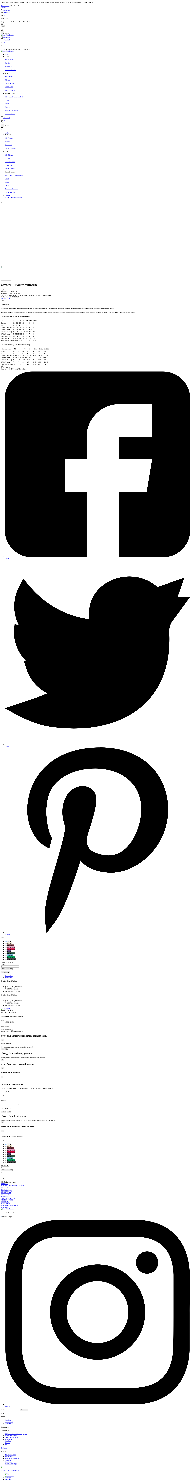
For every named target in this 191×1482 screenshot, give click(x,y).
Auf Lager (4, 1012)
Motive (7, 54)
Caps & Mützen (10, 114)
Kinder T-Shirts (10, 90)
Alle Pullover (9, 59)
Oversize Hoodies (10, 70)
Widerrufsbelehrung (11, 1435)
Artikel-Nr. (4, 1011)
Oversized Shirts (10, 83)
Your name (4, 1098)
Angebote (8, 1420)
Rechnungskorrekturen (12, 1458)
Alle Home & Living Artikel (14, 97)
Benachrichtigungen (11, 1464)
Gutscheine (8, 1462)
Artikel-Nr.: (4, 297)
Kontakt (3, 7)
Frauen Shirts (9, 87)
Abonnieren (23, 1410)
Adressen (8, 1460)
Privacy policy (5, 6)
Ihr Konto (4, 1448)
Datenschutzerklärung (12, 1437)
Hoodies (7, 63)
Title (2, 1095)
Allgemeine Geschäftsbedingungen (16, 1434)
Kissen (7, 104)
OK (2, 1040)
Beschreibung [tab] (9, 976)
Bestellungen (9, 1456)
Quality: (7, 1092)
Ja (7, 1049)
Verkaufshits (9, 1424)
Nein (3, 1049)
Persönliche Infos (10, 1455)
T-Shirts (7, 80)
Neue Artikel (9, 1422)
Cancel (4, 1111)
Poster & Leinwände (11, 110)
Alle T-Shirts (9, 76)
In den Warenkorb (7, 968)
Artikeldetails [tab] (9, 977)
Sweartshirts (8, 66)
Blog (6, 1444)
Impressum (8, 1439)
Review (3, 1100)
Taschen (7, 107)
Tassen (7, 100)
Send (9, 1111)
